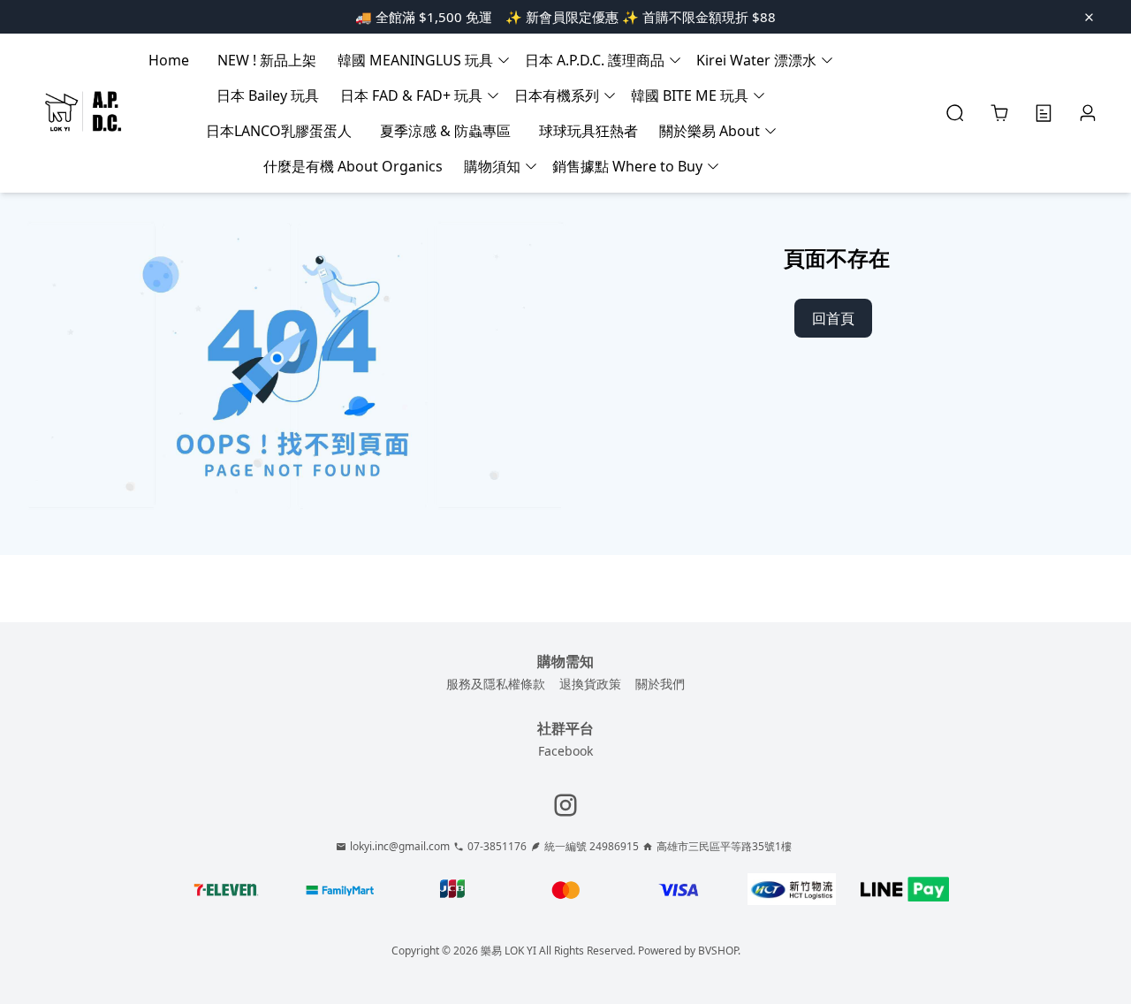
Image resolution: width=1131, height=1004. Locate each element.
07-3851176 (497, 847)
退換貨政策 (590, 683)
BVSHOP (718, 950)
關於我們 (660, 683)
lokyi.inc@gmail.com (400, 847)
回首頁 (833, 318)
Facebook (565, 750)
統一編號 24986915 (591, 847)
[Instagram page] (565, 805)
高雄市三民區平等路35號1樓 (724, 847)
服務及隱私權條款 (495, 683)
